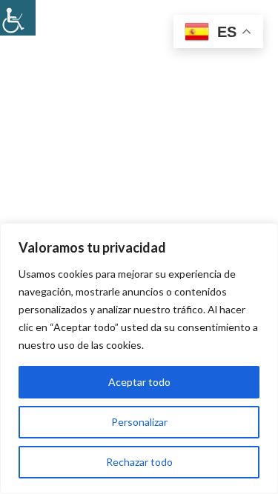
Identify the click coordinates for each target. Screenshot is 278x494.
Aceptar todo (139, 381)
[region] (139, 358)
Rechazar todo (139, 461)
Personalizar (139, 421)
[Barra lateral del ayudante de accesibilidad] (18, 18)
